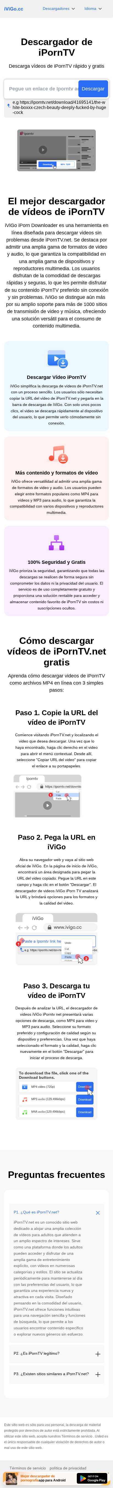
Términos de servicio (76, 1436)
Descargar (93, 89)
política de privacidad (68, 1468)
